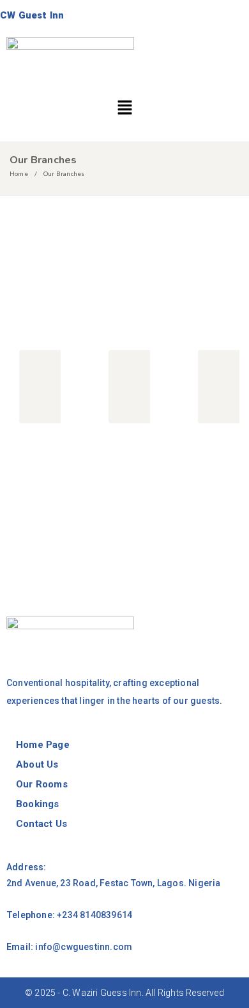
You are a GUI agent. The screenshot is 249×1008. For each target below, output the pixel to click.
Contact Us (41, 823)
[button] (124, 108)
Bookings (37, 804)
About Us (37, 764)
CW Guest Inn (32, 15)
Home (19, 173)
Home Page (43, 744)
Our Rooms (42, 784)
